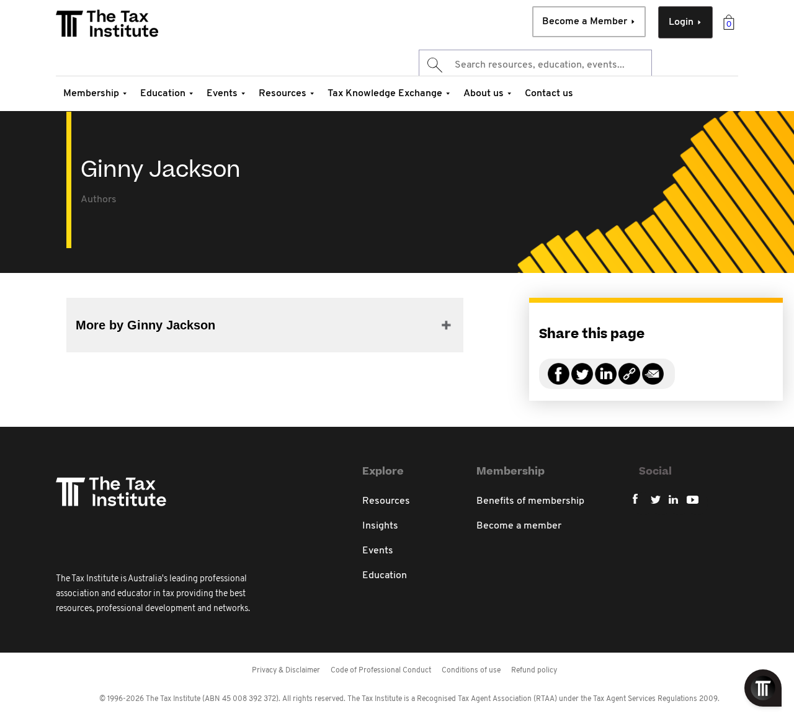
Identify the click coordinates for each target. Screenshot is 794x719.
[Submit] (433, 65)
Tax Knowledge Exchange (385, 94)
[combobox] (535, 65)
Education (162, 94)
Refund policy (534, 670)
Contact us (549, 94)
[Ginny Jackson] (629, 381)
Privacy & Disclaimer (286, 670)
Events (222, 94)
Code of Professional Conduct (381, 670)
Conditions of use (471, 670)
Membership (91, 94)
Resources (282, 94)
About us (483, 94)
